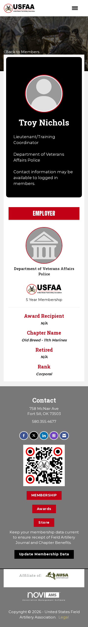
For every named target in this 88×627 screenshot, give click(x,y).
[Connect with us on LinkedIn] (43, 435)
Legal (63, 617)
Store (44, 522)
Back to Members (22, 51)
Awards (44, 509)
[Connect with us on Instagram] (53, 435)
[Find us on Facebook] (23, 435)
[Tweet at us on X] (33, 435)
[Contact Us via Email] (64, 435)
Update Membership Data (44, 554)
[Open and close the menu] (59, 8)
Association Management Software (44, 600)
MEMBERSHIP (44, 495)
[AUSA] (56, 575)
